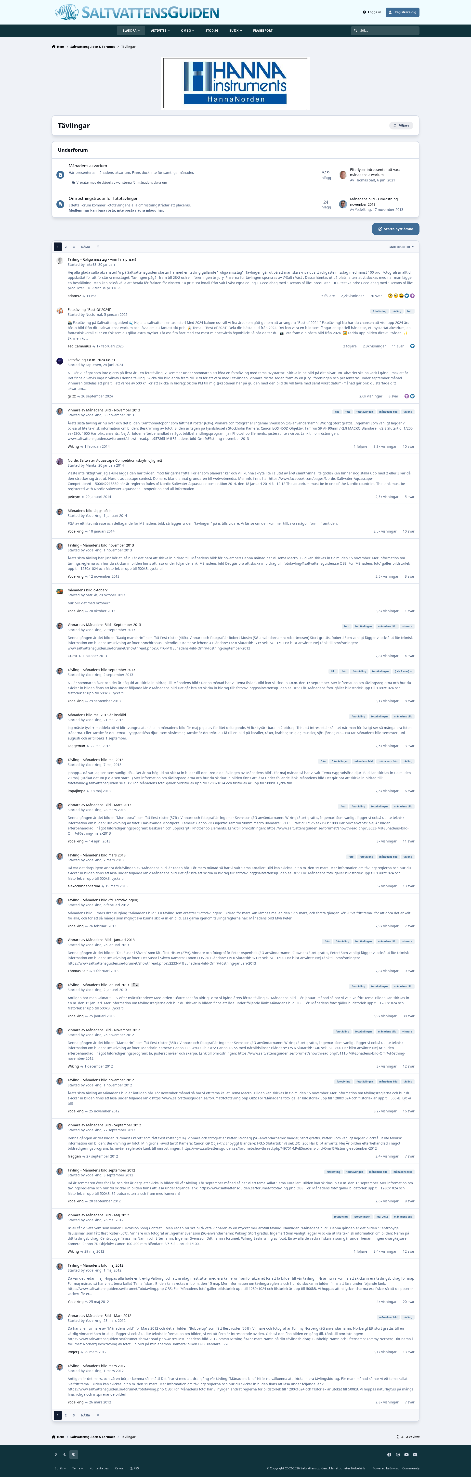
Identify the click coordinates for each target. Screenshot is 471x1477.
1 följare (360, 446)
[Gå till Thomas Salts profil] (343, 175)
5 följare (328, 295)
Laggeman (76, 745)
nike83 (91, 264)
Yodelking (363, 209)
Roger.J (73, 1352)
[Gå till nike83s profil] (59, 260)
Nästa (85, 247)
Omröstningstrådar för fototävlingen (103, 198)
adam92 (74, 295)
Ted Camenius (79, 346)
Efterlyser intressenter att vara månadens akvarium (375, 172)
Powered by (395, 1468)
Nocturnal (94, 314)
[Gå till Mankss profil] (59, 461)
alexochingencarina (84, 886)
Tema (76, 1468)
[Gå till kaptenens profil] (59, 361)
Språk (59, 1468)
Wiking (73, 446)
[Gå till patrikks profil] (59, 591)
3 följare (350, 346)
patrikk (91, 595)
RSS (136, 1468)
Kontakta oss (99, 1468)
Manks (91, 465)
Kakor (119, 1468)
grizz (72, 396)
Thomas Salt (365, 180)
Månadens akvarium (88, 165)
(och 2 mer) (402, 671)
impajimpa (76, 791)
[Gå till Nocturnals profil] (59, 310)
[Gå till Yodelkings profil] (343, 204)
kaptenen (93, 364)
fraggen (74, 1156)
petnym (74, 496)
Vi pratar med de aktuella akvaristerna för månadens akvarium (122, 182)
